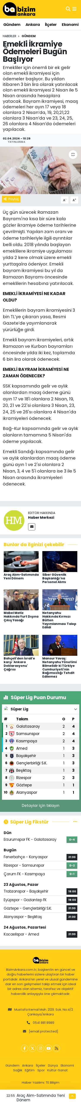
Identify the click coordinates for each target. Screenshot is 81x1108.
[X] (32, 1048)
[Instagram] (40, 1048)
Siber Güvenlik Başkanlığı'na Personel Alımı (54, 578)
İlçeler (51, 24)
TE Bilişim (52, 1082)
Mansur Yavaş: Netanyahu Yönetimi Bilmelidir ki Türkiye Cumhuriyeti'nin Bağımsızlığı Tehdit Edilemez (59, 667)
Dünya (53, 1065)
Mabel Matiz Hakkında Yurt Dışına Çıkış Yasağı (21, 616)
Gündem (11, 24)
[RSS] (56, 1048)
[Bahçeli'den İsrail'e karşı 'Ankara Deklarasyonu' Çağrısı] (21, 645)
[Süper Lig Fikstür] (75, 821)
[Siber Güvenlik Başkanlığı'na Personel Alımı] (59, 561)
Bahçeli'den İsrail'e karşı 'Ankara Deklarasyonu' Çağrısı (19, 663)
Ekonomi (70, 24)
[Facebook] (24, 1048)
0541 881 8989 (43, 1022)
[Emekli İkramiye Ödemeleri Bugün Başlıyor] (40, 170)
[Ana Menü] (74, 9)
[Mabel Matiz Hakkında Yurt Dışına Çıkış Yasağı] (21, 599)
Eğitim (30, 1070)
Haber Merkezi (41, 517)
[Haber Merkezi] (14, 520)
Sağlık (17, 1070)
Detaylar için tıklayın (40, 805)
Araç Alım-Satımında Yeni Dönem (21, 576)
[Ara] (68, 9)
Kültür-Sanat (57, 1070)
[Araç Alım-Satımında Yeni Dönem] (21, 561)
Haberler (9, 36)
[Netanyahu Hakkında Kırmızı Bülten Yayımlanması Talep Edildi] (59, 599)
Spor (41, 1070)
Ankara (32, 24)
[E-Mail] (31, 526)
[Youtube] (48, 1048)
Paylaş (13, 199)
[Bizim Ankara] (19, 9)
